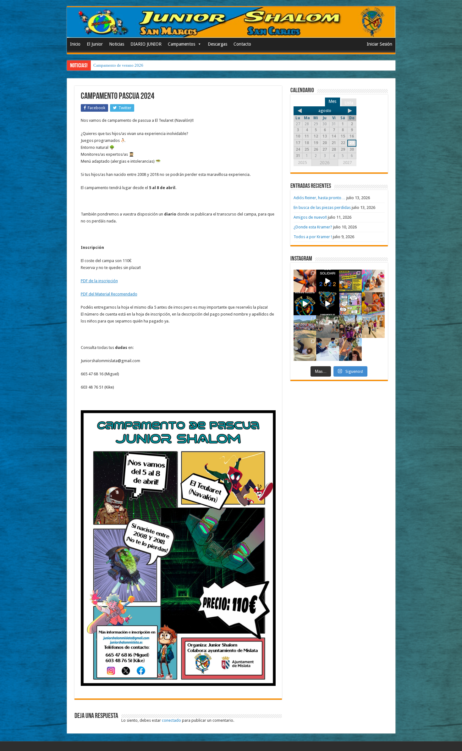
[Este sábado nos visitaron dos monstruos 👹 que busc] (373, 303)
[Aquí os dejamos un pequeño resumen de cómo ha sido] (327, 303)
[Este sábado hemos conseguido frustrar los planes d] (327, 349)
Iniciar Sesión (379, 44)
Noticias (116, 44)
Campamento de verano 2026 (118, 65)
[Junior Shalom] (231, 22)
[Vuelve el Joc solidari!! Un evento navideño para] (327, 281)
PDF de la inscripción (99, 280)
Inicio (75, 44)
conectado (171, 720)
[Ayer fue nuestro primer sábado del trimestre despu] (350, 349)
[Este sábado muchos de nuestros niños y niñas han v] (373, 326)
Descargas (217, 44)
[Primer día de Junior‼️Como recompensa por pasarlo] (373, 281)
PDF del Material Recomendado (109, 294)
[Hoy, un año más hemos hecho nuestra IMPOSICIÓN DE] (305, 281)
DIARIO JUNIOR (146, 44)
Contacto (242, 44)
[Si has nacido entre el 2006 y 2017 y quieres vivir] (305, 303)
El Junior (95, 44)
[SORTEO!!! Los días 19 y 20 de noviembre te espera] (350, 281)
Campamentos (181, 44)
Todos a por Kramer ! (313, 236)
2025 (302, 162)
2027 (347, 162)
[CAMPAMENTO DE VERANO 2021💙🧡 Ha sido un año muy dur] (305, 326)
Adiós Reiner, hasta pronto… (319, 197)
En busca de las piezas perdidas (322, 207)
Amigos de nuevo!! (310, 217)
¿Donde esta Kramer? (313, 227)
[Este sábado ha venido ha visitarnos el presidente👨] (327, 326)
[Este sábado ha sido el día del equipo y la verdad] (350, 326)
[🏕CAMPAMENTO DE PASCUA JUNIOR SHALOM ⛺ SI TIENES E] (350, 303)
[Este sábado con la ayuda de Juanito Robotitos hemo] (305, 349)
